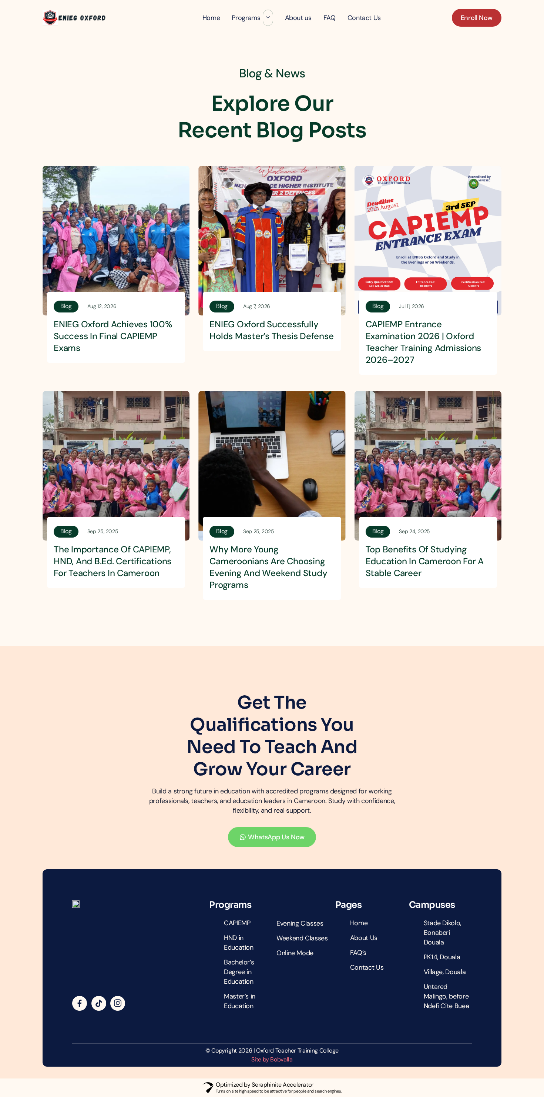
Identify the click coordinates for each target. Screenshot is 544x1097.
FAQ (329, 17)
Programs (246, 17)
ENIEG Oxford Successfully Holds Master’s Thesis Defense (271, 330)
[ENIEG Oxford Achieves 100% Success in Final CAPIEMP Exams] (116, 240)
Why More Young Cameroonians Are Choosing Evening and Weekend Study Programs (268, 567)
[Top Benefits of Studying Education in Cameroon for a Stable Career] (428, 466)
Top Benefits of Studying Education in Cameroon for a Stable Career (425, 561)
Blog (66, 306)
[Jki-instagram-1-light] (117, 1003)
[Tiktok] (98, 1003)
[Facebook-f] (79, 1003)
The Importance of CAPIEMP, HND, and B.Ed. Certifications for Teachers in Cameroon (112, 561)
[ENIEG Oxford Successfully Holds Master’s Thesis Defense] (271, 240)
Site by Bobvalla (271, 1059)
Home (211, 17)
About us (298, 17)
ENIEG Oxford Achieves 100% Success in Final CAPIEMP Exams (113, 336)
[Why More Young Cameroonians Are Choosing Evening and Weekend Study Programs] (271, 466)
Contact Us (364, 17)
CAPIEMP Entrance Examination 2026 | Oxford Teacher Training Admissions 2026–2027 (423, 341)
